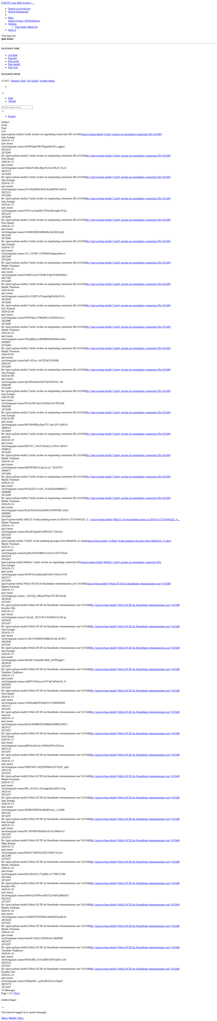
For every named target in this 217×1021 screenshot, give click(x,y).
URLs (20, 1018)
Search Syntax (16, 20)
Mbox (4, 1018)
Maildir (12, 1018)
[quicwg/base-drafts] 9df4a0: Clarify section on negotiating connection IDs (121, 562)
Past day (12, 58)
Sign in (12, 30)
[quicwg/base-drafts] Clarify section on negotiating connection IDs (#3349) (122, 134)
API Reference (32, 20)
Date (10, 98)
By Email (33, 80)
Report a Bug (18, 80)
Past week (13, 61)
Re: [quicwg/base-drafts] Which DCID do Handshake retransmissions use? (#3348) (135, 605)
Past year (13, 67)
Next (16, 993)
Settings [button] (12, 23)
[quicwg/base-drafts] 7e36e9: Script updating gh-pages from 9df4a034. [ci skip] (128, 540)
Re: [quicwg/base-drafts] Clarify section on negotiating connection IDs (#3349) (128, 155)
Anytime (12, 55)
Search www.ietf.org (19, 8)
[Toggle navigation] (33, 3)
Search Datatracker (18, 11)
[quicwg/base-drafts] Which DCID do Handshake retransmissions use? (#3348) (128, 583)
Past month (14, 64)
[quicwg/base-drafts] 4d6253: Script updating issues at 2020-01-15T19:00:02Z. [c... (135, 519)
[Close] (2, 1007)
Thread (12, 101)
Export (11, 116)
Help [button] (10, 17)
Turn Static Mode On (26, 26)
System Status (47, 80)
